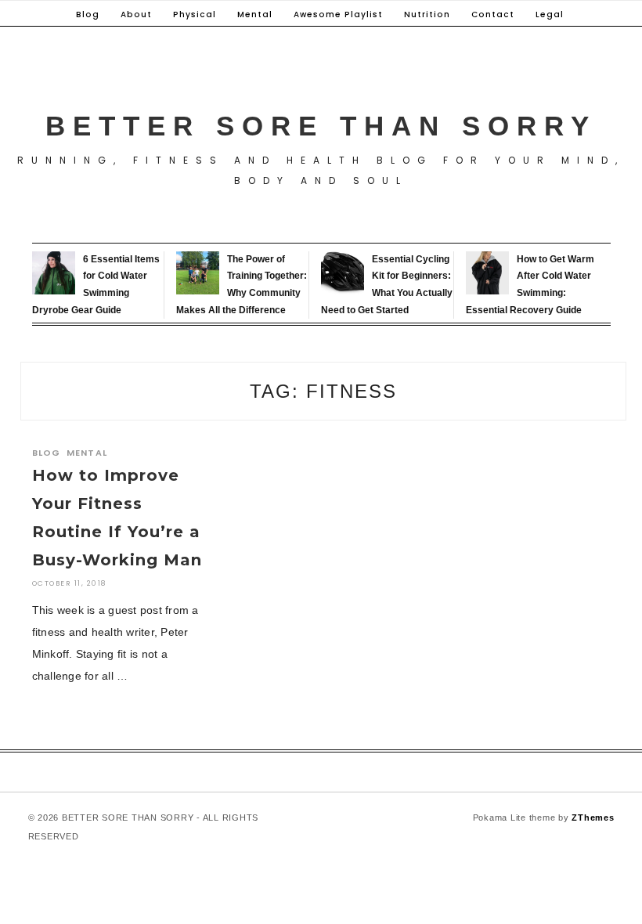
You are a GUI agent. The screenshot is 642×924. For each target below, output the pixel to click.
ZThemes (593, 817)
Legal (550, 14)
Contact (492, 14)
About (136, 14)
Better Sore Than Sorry (321, 125)
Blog (87, 14)
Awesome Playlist (338, 14)
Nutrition (427, 14)
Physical (194, 14)
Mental (254, 14)
